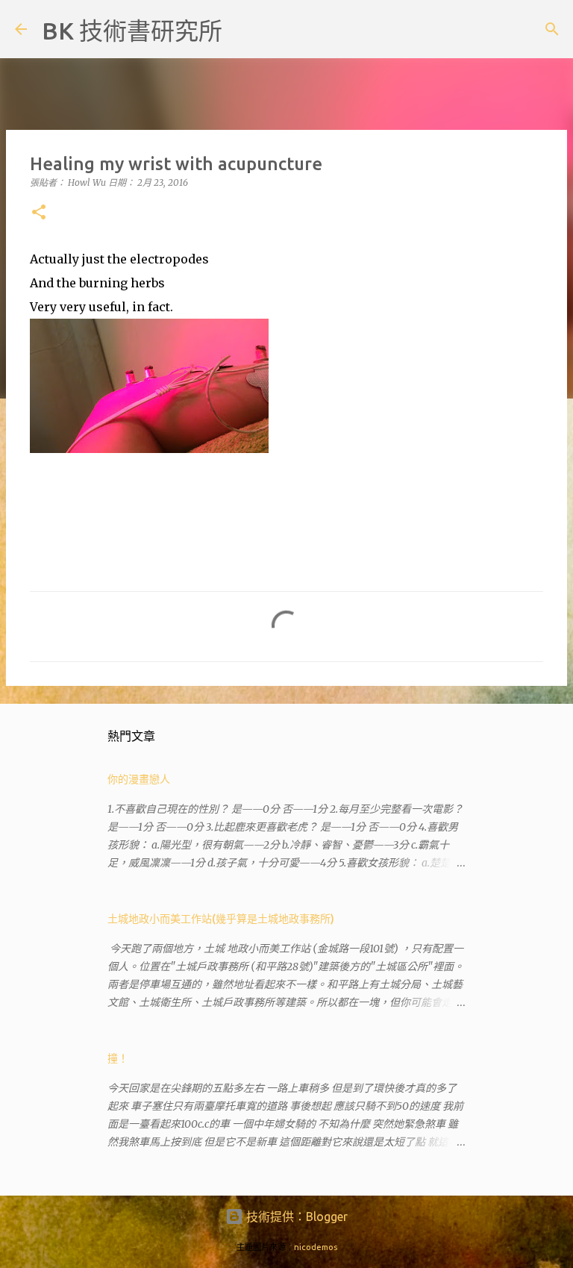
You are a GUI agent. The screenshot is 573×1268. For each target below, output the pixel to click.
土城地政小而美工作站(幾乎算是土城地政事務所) (220, 919)
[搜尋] (243, 29)
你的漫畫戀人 (138, 779)
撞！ (117, 1058)
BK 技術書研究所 (132, 30)
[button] (39, 213)
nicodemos (315, 1247)
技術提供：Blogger (295, 1216)
